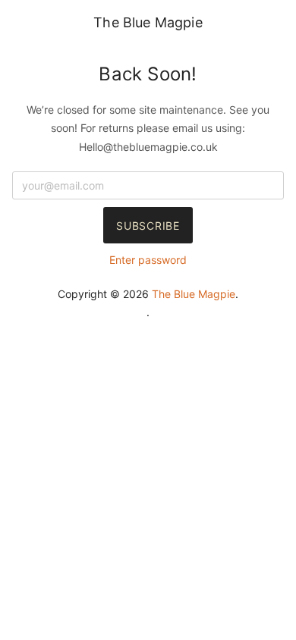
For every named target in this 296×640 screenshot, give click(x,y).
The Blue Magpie (148, 22)
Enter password (148, 259)
